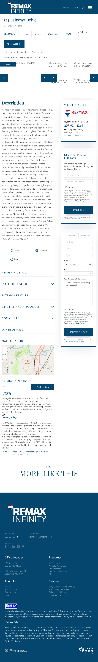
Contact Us (68, 135)
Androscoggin (32, 451)
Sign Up (66, 8)
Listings (13, 451)
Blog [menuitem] (51, 574)
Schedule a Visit (85, 235)
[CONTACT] (14, 44)
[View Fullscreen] (5, 357)
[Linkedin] (13, 546)
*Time (66, 270)
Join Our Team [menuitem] (11, 589)
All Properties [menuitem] (55, 563)
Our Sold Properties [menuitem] (58, 571)
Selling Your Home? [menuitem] (58, 592)
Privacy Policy (10, 417)
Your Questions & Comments (75, 279)
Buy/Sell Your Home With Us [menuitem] (62, 586)
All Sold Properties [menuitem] (57, 565)
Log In (75, 8)
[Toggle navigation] (90, 7)
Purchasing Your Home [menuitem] (59, 589)
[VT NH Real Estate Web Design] (86, 650)
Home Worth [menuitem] (55, 595)
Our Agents (77, 135)
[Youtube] (18, 546)
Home (4, 451)
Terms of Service (78, 341)
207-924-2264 (73, 126)
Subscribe (78, 210)
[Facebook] (6, 546)
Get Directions (43, 387)
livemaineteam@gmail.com (40, 536)
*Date (66, 261)
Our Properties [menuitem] (55, 568)
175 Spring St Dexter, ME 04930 (13, 564)
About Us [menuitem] (9, 586)
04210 (7, 454)
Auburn (44, 451)
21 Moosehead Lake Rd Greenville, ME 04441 (15, 572)
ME (21, 451)
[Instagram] (23, 546)
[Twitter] (9, 546)
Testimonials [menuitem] (10, 592)
